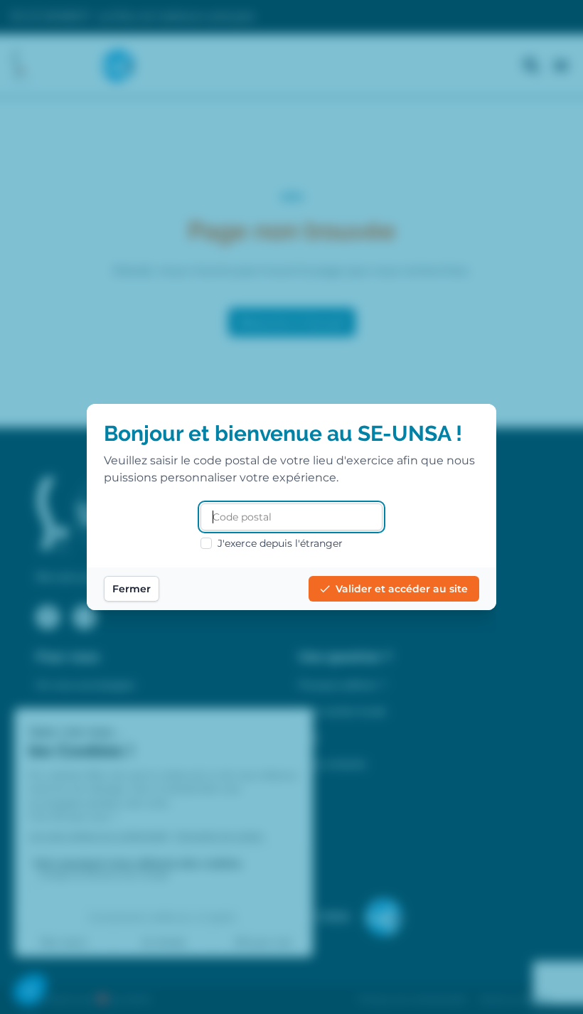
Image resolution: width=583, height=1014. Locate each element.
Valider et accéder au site (402, 588)
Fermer (131, 588)
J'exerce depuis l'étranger (280, 543)
